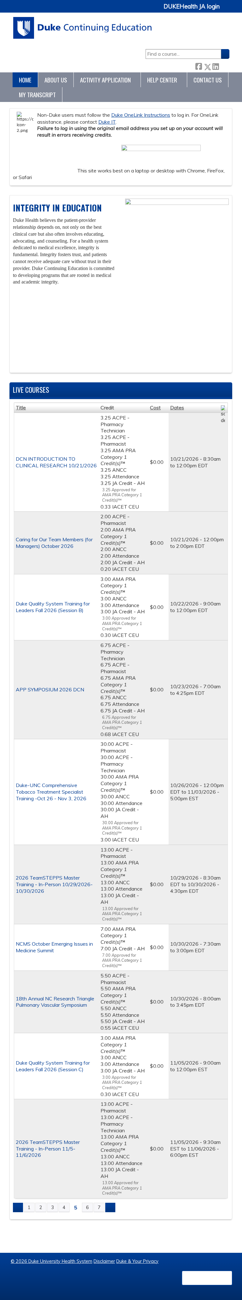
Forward (224, 65)
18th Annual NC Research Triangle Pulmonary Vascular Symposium (55, 1001)
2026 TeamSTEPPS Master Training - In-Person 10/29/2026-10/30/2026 (54, 884)
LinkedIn (215, 65)
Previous (17, 364)
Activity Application (105, 79)
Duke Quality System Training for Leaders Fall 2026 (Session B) (53, 606)
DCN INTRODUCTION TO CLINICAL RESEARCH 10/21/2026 (56, 462)
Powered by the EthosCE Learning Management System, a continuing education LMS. (207, 1278)
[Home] (83, 28)
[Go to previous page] (18, 1207)
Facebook (198, 65)
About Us (55, 79)
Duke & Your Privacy (137, 1261)
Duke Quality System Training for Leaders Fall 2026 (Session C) (53, 1066)
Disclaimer (104, 1261)
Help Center (162, 79)
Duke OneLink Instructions (140, 115)
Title (21, 407)
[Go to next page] (110, 1207)
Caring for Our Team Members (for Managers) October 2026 (54, 542)
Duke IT (107, 122)
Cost (155, 407)
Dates (177, 407)
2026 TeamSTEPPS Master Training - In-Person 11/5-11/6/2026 (48, 1148)
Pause (29, 364)
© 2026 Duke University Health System (51, 1261)
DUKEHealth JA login (192, 6)
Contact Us (207, 79)
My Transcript (37, 94)
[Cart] (226, 10)
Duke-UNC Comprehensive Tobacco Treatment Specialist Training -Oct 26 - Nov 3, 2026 (51, 792)
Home (25, 79)
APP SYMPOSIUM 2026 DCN (50, 689)
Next (40, 364)
